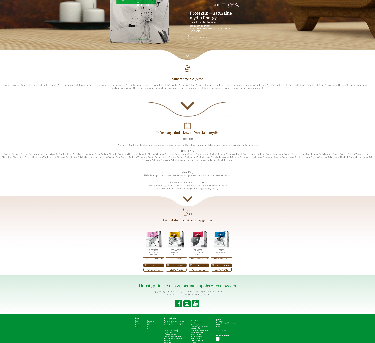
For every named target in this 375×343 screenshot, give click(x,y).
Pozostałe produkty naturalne (173, 337)
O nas (137, 323)
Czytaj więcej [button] (153, 270)
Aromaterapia (195, 325)
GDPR (218, 325)
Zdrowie (137, 329)
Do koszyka (155, 265)
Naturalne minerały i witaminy (173, 338)
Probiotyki (167, 340)
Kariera (149, 323)
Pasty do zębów (196, 334)
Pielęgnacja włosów (197, 333)
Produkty (138, 325)
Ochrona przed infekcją (171, 331)
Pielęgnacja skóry (196, 336)
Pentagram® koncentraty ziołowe (174, 321)
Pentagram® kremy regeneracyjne (174, 323)
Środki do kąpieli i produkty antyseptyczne (199, 328)
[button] (153, 240)
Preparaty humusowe (170, 335)
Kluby (137, 327)
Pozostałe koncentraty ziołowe (173, 329)
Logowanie (219, 319)
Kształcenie (150, 321)
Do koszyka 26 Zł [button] (200, 37)
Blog (148, 327)
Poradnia (150, 329)
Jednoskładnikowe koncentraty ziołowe (173, 326)
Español (223, 331)
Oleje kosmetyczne (197, 340)
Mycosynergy (168, 333)
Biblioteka (150, 325)
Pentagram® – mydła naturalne (200, 331)
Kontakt (218, 327)
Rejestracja (219, 321)
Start (136, 321)
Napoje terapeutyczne (197, 323)
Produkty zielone (196, 321)
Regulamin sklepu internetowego (226, 323)
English (218, 331)
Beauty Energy (195, 338)
